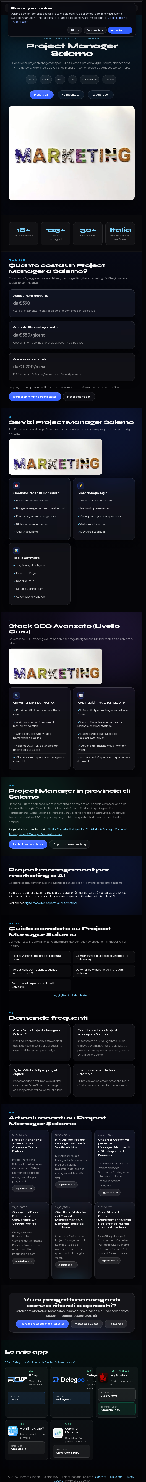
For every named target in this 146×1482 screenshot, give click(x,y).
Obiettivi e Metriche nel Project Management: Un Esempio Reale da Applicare (70, 1219)
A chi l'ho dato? (47, 1362)
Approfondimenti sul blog (70, 844)
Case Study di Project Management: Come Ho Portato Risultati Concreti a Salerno (114, 1219)
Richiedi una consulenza (28, 844)
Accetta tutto (120, 30)
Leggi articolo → (23, 1188)
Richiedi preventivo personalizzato (35, 396)
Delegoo (18, 1362)
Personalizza (95, 30)
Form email (116, 1323)
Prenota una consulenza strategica (42, 1323)
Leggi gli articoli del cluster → (72, 995)
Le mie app (115, 1477)
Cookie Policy (116, 17)
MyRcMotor (31, 1362)
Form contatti (71, 94)
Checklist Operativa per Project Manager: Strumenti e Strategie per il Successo (113, 1147)
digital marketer (34, 903)
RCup (8, 1362)
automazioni (69, 903)
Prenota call (41, 94)
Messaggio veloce (79, 396)
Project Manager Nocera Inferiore (40, 834)
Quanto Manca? (66, 1362)
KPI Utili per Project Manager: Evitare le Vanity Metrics (70, 1143)
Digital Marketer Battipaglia (66, 829)
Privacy (129, 1477)
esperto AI (53, 903)
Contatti (100, 1477)
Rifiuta (74, 30)
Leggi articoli (100, 94)
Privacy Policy (19, 21)
